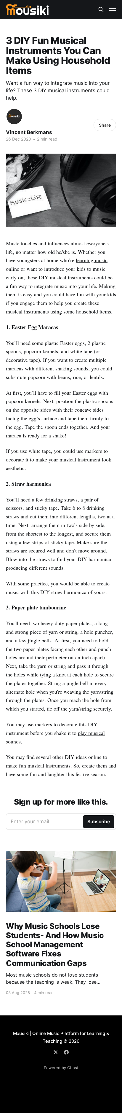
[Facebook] (66, 1052)
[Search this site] (101, 9)
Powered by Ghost (61, 1067)
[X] (55, 1052)
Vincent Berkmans (29, 132)
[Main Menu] (112, 9)
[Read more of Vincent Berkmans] (14, 116)
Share (105, 125)
